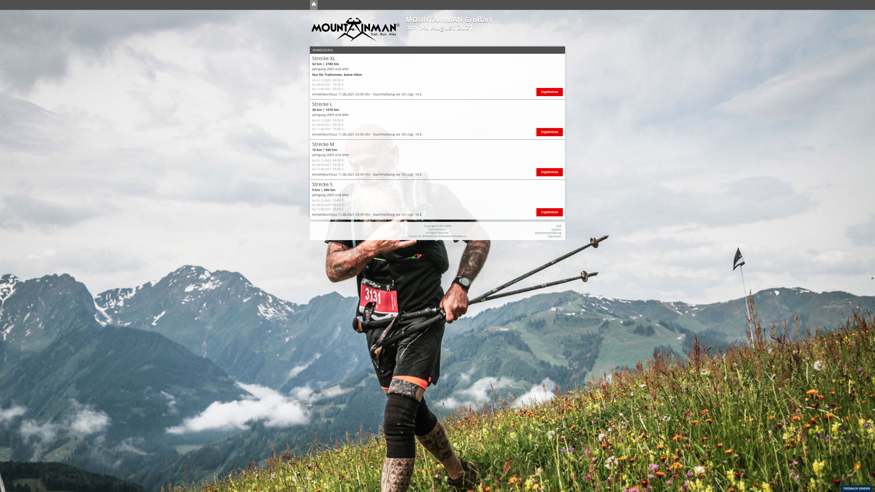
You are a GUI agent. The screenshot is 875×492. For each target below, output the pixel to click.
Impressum (554, 236)
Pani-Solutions (437, 229)
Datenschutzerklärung (548, 232)
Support (556, 229)
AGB (558, 226)
